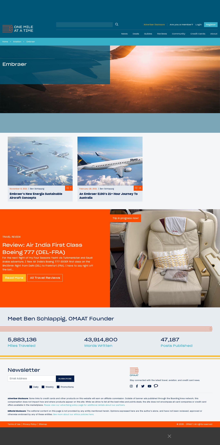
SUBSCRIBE (65, 378)
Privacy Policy (30, 424)
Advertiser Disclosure (154, 24)
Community (178, 34)
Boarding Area (156, 384)
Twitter (142, 384)
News (124, 34)
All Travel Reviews (45, 278)
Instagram (131, 384)
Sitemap (43, 424)
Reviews (162, 34)
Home (5, 41)
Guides (148, 34)
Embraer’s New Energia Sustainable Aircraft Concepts (36, 196)
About (213, 34)
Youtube (149, 384)
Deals (136, 34)
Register (211, 24)
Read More (14, 278)
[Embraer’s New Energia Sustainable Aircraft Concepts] (40, 161)
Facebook (137, 384)
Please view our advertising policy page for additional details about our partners (84, 405)
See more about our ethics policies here (73, 414)
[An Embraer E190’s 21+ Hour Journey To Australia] (109, 161)
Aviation (17, 41)
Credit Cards (198, 34)
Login (199, 24)
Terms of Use (14, 424)
